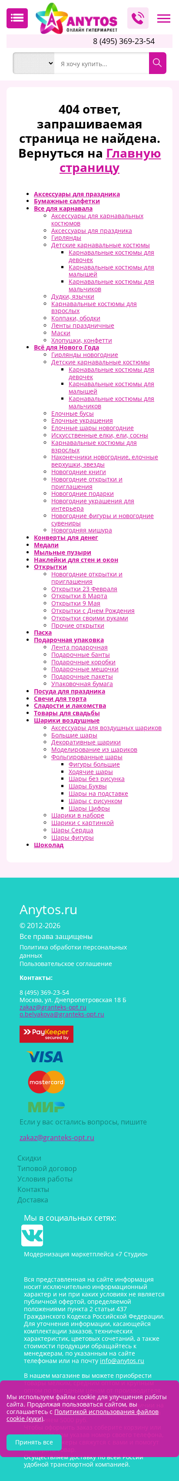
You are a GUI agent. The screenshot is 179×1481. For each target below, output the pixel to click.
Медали (46, 545)
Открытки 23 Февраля (84, 589)
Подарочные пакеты (82, 676)
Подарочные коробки (83, 662)
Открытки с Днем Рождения (93, 610)
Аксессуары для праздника (77, 194)
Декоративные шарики (86, 742)
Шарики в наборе (77, 815)
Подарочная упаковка (69, 640)
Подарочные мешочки (85, 669)
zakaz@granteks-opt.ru (57, 1137)
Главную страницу (110, 160)
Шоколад (48, 845)
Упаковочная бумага (82, 684)
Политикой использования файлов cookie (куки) (83, 1415)
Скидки (29, 1158)
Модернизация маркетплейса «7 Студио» (86, 1254)
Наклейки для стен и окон (76, 559)
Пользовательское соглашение (66, 963)
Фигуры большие (94, 764)
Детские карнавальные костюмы (100, 245)
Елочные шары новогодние (92, 428)
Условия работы (45, 1179)
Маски (60, 333)
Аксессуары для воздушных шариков (106, 728)
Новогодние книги (78, 472)
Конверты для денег (66, 537)
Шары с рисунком (95, 801)
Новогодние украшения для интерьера (92, 504)
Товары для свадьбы (67, 713)
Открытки (50, 566)
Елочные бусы (72, 413)
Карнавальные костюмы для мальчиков (111, 285)
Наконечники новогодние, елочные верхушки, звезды (104, 460)
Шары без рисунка (97, 778)
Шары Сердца (72, 830)
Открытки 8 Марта (79, 596)
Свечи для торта (60, 698)
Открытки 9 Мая (75, 603)
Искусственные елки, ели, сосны (99, 435)
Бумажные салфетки (67, 201)
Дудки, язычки (72, 296)
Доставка (32, 1200)
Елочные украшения (82, 420)
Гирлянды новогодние (84, 354)
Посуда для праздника (69, 691)
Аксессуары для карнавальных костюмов (97, 219)
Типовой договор (47, 1168)
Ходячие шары (91, 771)
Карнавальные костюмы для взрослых (94, 307)
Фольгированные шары (87, 757)
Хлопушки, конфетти (81, 340)
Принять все (34, 1442)
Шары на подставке (98, 793)
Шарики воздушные (66, 720)
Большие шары (74, 735)
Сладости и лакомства (70, 705)
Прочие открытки (77, 625)
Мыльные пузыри (62, 552)
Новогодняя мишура (81, 530)
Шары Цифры (89, 808)
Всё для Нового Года (66, 347)
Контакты (33, 1189)
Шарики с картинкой (82, 822)
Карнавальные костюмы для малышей (111, 271)
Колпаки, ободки (75, 318)
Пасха (43, 632)
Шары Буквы (88, 786)
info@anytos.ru (122, 1360)
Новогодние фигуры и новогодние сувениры (102, 519)
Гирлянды (66, 237)
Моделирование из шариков (94, 749)
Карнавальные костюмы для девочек (111, 256)
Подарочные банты (80, 654)
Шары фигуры (72, 837)
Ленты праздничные (82, 325)
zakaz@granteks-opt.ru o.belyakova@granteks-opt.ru (62, 1011)
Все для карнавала (63, 208)
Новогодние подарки (82, 493)
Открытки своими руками (89, 618)
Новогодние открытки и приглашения (87, 483)
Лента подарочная (79, 647)
